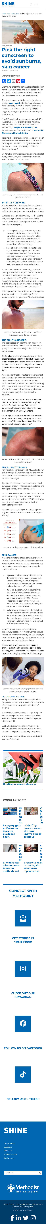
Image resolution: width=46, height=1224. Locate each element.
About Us (8, 1151)
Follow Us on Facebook (23, 1048)
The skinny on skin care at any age (19, 784)
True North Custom (26, 1210)
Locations (8, 1147)
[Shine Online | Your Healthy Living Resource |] (8, 4)
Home (4, 14)
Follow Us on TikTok (23, 1099)
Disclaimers (8, 1158)
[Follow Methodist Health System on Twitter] (26, 1218)
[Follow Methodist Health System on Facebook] (12, 1218)
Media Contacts (10, 1154)
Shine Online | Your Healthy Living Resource (22, 1204)
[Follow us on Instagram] (33, 1218)
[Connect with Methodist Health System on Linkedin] (18, 1218)
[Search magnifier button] (40, 1173)
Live (8, 14)
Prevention (15, 14)
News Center (9, 1143)
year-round (14, 103)
